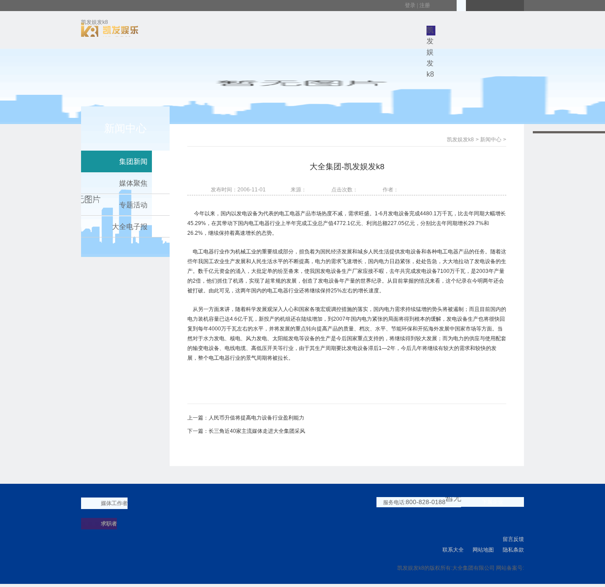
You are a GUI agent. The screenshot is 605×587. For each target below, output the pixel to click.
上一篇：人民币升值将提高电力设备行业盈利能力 (245, 418)
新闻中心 (490, 139)
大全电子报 (129, 226)
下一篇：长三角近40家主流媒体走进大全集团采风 (246, 431)
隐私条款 (513, 550)
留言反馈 (513, 539)
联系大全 (453, 550)
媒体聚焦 (133, 183)
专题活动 (133, 205)
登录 (410, 5)
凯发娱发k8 (94, 23)
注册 (424, 5)
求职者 (109, 524)
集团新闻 (133, 161)
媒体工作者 (114, 503)
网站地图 (483, 550)
